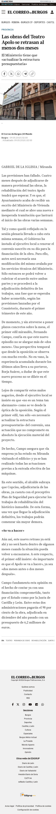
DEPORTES (39, 22)
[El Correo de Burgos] (27, 12)
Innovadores (28, 748)
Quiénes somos (28, 687)
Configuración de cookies (28, 810)
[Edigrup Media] (28, 795)
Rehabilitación (39, 640)
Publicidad (28, 691)
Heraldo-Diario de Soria (28, 774)
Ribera (15, 22)
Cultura (28, 730)
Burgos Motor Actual (28, 737)
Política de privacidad (25, 806)
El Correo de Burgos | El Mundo (17, 134)
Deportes (28, 722)
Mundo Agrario (28, 745)
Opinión (28, 752)
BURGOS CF (27, 22)
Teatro (9, 640)
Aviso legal (9, 806)
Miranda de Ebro (22, 640)
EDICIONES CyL (45, 1)
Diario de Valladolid (28, 771)
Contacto (28, 694)
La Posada (28, 741)
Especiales (28, 734)
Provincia (8, 29)
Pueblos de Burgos (40, 4)
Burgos (6, 22)
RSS (28, 698)
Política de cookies (43, 806)
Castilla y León (28, 726)
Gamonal (26, 4)
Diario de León (28, 763)
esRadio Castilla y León (28, 782)
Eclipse (17, 4)
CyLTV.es (28, 778)
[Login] (52, 12)
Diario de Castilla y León (28, 767)
